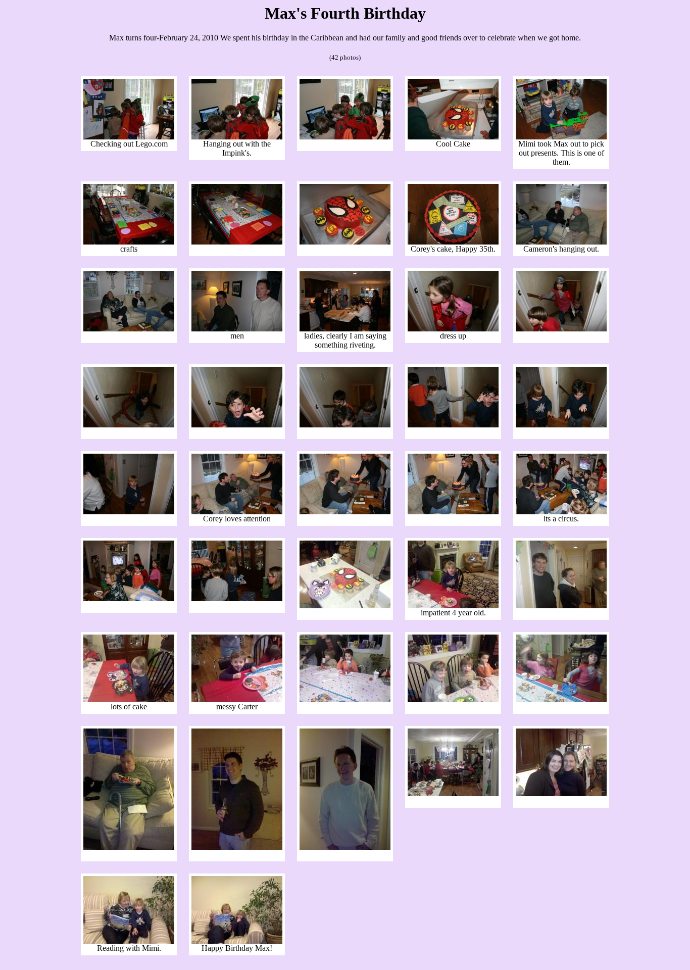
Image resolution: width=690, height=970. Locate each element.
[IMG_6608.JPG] (561, 241)
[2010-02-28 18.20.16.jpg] (128, 941)
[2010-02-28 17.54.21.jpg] (561, 699)
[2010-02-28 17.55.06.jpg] (236, 847)
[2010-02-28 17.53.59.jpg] (345, 699)
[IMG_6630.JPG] (236, 598)
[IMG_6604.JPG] (128, 241)
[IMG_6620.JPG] (128, 511)
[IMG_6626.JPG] (128, 598)
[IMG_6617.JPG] (345, 424)
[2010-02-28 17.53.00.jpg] (128, 699)
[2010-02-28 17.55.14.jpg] (345, 847)
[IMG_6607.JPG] (453, 241)
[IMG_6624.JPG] (453, 511)
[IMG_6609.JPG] (128, 328)
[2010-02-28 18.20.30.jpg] (236, 941)
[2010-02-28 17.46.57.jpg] (345, 605)
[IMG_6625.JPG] (561, 511)
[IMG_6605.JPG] (236, 241)
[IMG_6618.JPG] (453, 424)
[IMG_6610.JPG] (236, 328)
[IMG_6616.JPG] (236, 424)
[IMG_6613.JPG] (453, 328)
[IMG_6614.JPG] (561, 328)
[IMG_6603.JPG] (561, 136)
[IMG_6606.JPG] (345, 241)
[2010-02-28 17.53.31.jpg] (236, 699)
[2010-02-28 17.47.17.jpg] (453, 605)
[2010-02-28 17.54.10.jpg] (453, 699)
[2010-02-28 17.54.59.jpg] (128, 847)
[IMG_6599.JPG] (345, 136)
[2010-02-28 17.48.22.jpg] (561, 605)
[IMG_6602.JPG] (453, 136)
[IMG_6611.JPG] (345, 328)
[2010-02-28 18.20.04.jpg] (561, 793)
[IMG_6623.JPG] (345, 511)
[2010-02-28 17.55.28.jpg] (453, 793)
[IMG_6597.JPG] (128, 136)
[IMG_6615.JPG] (128, 424)
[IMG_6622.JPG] (236, 511)
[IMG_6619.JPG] (561, 424)
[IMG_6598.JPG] (236, 136)
